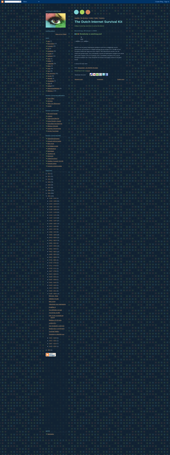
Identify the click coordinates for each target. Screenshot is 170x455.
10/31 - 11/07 (53, 220)
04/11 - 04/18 (53, 288)
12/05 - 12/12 (53, 206)
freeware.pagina (51, 163)
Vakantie (49, 78)
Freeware (50, 46)
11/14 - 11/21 (53, 215)
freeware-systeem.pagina (54, 166)
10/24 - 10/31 (53, 223)
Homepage (100, 79)
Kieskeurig (50, 156)
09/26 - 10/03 (53, 234)
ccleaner (49, 116)
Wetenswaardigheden (53, 88)
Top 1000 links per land (55, 310)
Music (49, 66)
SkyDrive (50, 101)
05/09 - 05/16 (53, 277)
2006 (49, 190)
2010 (49, 179)
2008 (49, 185)
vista (48, 83)
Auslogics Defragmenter (54, 128)
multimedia (50, 63)
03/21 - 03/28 (53, 338)
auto (48, 41)
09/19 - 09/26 (53, 237)
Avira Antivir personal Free (54, 123)
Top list (49, 76)
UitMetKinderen (51, 148)
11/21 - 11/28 (53, 212)
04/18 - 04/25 (53, 285)
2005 (49, 193)
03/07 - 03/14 (53, 343)
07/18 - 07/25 (53, 262)
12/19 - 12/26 (53, 201)
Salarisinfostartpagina (53, 138)
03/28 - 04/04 (53, 293)
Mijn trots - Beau (53, 296)
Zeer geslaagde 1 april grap (56, 326)
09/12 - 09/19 (53, 240)
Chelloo (91, 18)
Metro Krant (50, 143)
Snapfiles (77, 18)
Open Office (50, 98)
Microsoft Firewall (52, 113)
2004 (49, 196)
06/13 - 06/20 (53, 274)
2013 (49, 173)
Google (49, 53)
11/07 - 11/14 (53, 218)
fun (48, 48)
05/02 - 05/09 (53, 279)
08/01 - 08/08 (53, 257)
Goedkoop (50, 51)
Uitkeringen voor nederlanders (57, 304)
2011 (49, 176)
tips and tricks (51, 73)
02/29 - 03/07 (53, 346)
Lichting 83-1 (52, 323)
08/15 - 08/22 (53, 251)
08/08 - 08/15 (53, 254)
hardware (50, 56)
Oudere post (120, 79)
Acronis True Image (53, 131)
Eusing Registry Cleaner (54, 121)
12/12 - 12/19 (53, 204)
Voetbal (49, 86)
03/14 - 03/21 (53, 340)
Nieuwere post (79, 79)
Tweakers (102, 18)
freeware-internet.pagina (54, 141)
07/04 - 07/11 (53, 268)
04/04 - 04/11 (53, 291)
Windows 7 (50, 91)
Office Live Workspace (53, 103)
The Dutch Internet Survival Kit (98, 22)
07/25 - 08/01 (53, 260)
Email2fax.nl (52, 307)
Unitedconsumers (52, 158)
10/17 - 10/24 (53, 226)
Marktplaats (50, 151)
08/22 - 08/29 (53, 249)
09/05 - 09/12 (53, 243)
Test (48, 71)
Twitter (96, 18)
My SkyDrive (84, 18)
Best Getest (50, 43)
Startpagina (50, 434)
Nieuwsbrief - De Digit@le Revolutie (88, 67)
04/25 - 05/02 (53, 282)
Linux (48, 58)
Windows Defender (52, 126)
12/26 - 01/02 (53, 198)
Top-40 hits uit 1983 (54, 312)
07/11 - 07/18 (53, 265)
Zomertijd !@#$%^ (54, 331)
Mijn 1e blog (52, 301)
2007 (49, 187)
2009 (49, 182)
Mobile (49, 61)
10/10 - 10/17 (53, 229)
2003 (49, 350)
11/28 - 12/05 (53, 209)
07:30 (88, 70)
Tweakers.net (51, 153)
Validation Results (54, 298)
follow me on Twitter (61, 34)
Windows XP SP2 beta (55, 320)
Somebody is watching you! (91, 34)
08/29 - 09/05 (53, 246)
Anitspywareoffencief (53, 118)
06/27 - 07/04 (53, 271)
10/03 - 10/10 (53, 232)
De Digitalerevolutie (52, 146)
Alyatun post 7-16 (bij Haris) (57, 328)
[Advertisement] (55, 392)
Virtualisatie (50, 81)
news (48, 68)
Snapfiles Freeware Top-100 (55, 161)
